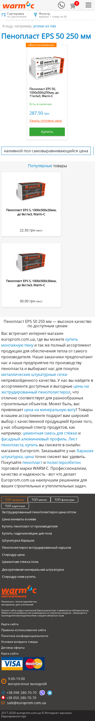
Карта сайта (10, 624)
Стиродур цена (13, 554)
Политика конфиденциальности (24, 636)
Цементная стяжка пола (20, 561)
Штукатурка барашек (18, 540)
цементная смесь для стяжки (50, 433)
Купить (47, 131)
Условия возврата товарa (19, 642)
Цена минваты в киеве (19, 519)
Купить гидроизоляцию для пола (27, 533)
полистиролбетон (64, 462)
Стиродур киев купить (19, 576)
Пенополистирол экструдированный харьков (36, 547)
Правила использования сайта (23, 630)
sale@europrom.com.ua (26, 702)
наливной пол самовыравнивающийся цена (46, 150)
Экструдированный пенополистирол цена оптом (39, 512)
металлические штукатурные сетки (34, 374)
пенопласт (32, 462)
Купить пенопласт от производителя (29, 526)
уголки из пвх (44, 26)
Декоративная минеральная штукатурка (33, 569)
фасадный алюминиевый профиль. (34, 439)
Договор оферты (13, 647)
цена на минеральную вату (50, 409)
